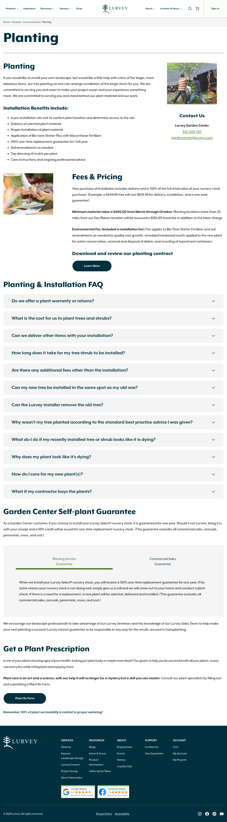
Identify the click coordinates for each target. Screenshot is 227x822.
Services (16, 22)
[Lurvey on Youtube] (222, 814)
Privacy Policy (104, 813)
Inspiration (29, 8)
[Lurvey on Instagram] (200, 814)
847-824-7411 (192, 131)
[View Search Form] (190, 8)
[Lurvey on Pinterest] (214, 814)
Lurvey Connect (31, 22)
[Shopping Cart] (198, 8)
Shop (79, 8)
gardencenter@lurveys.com (192, 137)
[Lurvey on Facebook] (207, 814)
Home (6, 22)
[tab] (64, 562)
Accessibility (122, 813)
